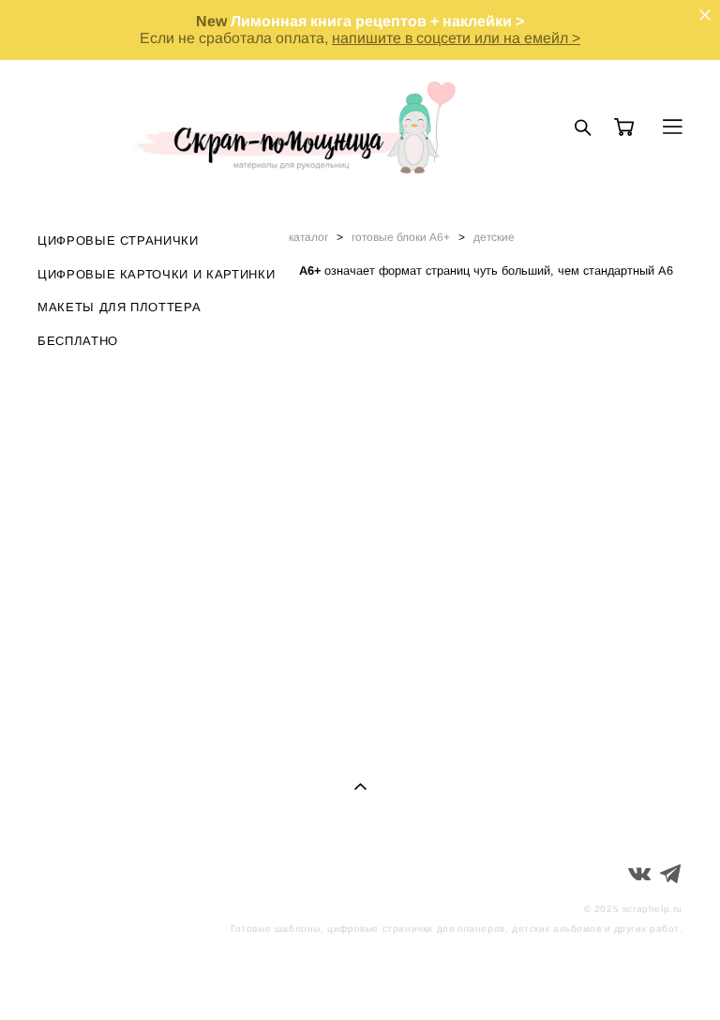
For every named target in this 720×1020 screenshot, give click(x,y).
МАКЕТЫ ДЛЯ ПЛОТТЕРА (119, 307)
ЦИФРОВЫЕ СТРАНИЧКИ (118, 240)
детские (494, 237)
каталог (308, 237)
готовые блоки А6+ (401, 237)
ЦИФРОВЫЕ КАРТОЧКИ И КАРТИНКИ (156, 274)
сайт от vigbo (645, 976)
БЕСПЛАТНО (78, 341)
